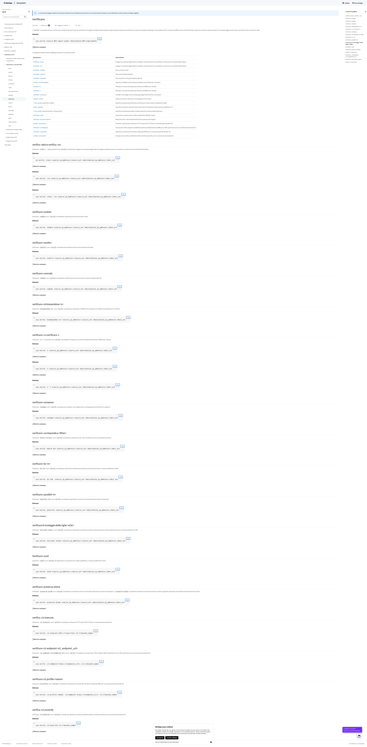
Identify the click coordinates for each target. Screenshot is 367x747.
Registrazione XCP (11, 137)
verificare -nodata (39, 70)
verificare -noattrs (39, 74)
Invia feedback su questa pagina (357, 743)
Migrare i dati (8, 47)
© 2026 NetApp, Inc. (7, 743)
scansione (11, 84)
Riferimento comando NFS (14, 64)
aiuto (9, 68)
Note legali (8, 145)
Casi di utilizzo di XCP (12, 133)
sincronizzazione (13, 91)
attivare (10, 80)
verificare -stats (38, 62)
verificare (11, 99)
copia (10, 87)
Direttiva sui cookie (52, 743)
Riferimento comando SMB (14, 129)
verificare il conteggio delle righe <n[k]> (354, 43)
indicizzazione (12, 122)
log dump (11, 110)
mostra (10, 72)
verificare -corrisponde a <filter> (354, 34)
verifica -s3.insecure (39, 123)
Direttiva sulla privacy (37, 743)
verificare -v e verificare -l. (352, 29)
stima (10, 118)
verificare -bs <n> (350, 37)
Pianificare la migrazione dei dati (14, 43)
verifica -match (38, 99)
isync (9, 126)
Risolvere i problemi (10, 51)
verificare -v (37, 86)
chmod (10, 103)
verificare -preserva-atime (41, 119)
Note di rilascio (9, 28)
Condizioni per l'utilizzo (22, 743)
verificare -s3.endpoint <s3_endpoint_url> (351, 56)
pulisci (10, 106)
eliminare (11, 114)
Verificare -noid (38, 115)
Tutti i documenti (6, 9)
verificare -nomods (39, 78)
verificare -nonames (39, 95)
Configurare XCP (9, 39)
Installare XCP (8, 35)
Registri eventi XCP (11, 141)
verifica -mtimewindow (40, 82)
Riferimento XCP (9, 55)
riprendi (10, 95)
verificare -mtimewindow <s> (353, 26)
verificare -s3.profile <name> (353, 59)
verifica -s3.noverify (39, 136)
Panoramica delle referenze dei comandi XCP (15, 60)
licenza (10, 76)
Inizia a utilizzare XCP (10, 32)
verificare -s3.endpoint (40, 128)
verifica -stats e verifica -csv (353, 16)
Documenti (21, 3)
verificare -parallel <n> (351, 40)
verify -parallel (38, 107)
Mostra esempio (40, 47)
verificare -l (37, 91)
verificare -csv (37, 66)
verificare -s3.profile (39, 132)
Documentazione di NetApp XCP (14, 24)
